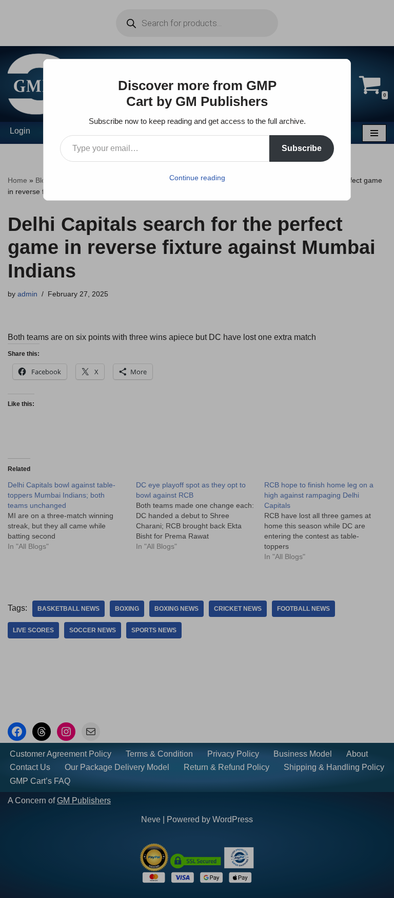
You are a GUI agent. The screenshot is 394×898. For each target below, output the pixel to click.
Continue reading (197, 178)
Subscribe (302, 148)
